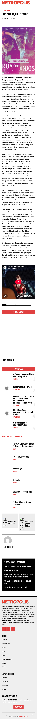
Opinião (16, 379)
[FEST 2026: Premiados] (7, 458)
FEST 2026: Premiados (21, 457)
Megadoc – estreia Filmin (22, 492)
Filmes (16, 405)
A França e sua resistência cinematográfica (23, 375)
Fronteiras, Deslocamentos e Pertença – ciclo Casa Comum (24, 445)
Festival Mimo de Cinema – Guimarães (23, 503)
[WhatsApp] (16, 22)
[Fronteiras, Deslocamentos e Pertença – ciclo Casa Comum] (7, 446)
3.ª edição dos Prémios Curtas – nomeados (29, 524)
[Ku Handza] (7, 481)
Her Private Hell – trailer (22, 387)
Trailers (16, 389)
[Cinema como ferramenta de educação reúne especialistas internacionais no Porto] (7, 399)
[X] (8, 22)
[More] (20, 22)
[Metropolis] (8, 540)
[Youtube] (13, 629)
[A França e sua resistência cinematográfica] (7, 376)
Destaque (15, 471)
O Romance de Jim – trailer (12, 522)
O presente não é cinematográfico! (20, 424)
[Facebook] (3, 22)
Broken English (18, 468)
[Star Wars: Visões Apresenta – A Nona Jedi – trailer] (7, 413)
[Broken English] (7, 470)
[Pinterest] (12, 22)
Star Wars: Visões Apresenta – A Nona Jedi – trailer (23, 412)
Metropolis (5, 18)
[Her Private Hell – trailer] (7, 388)
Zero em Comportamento (23, 304)
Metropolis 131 (8, 360)
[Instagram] (8, 629)
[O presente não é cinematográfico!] (7, 425)
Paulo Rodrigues (23, 716)
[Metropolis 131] (18, 336)
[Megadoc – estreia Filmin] (7, 493)
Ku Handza (16, 480)
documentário (11, 304)
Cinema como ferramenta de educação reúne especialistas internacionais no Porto (23, 399)
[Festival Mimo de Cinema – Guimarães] (7, 505)
